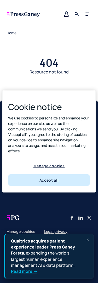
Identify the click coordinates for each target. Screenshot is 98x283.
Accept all (49, 179)
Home (11, 32)
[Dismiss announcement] (87, 239)
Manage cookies (49, 165)
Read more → (24, 271)
